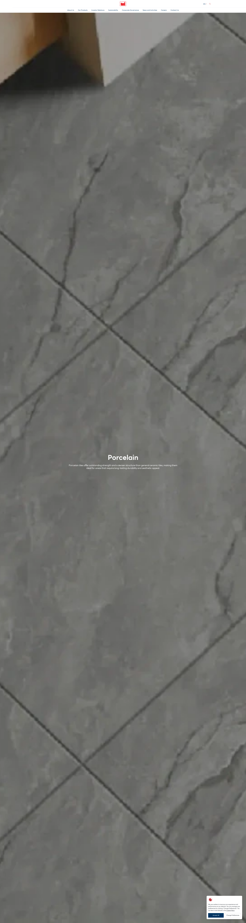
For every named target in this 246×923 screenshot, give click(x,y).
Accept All (216, 915)
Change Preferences (232, 915)
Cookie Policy (230, 910)
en (204, 4)
